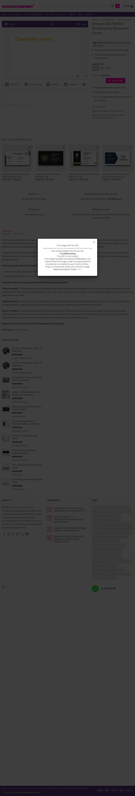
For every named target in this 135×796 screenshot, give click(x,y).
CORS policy (80, 258)
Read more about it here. (65, 269)
